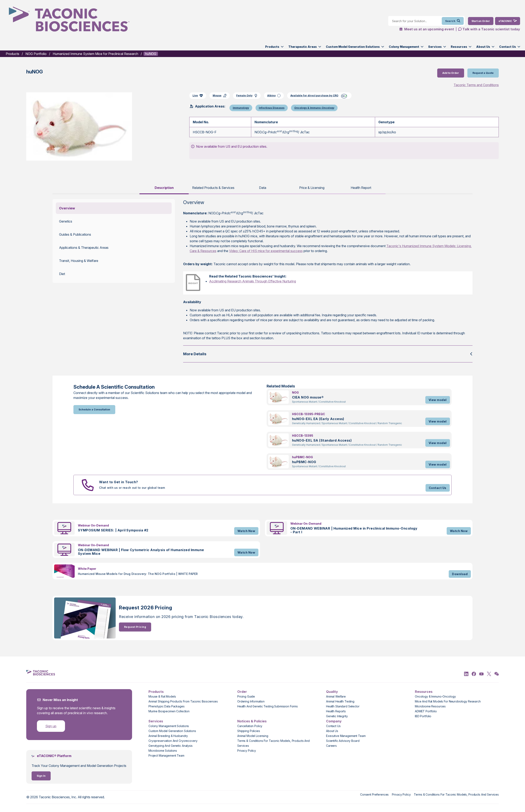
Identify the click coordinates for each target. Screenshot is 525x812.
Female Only (244, 95)
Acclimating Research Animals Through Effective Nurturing (252, 281)
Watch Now (246, 531)
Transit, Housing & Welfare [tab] (78, 261)
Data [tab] (262, 188)
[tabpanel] (262, 280)
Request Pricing (135, 626)
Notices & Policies (252, 721)
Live (195, 95)
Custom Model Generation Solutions (353, 46)
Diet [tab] (62, 274)
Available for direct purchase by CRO (314, 95)
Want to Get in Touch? (118, 482)
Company (334, 721)
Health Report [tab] (361, 188)
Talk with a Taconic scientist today (491, 29)
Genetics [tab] (65, 221)
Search (450, 21)
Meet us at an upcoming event (428, 29)
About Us (483, 46)
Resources (459, 46)
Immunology (241, 107)
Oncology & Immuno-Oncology (314, 107)
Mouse (217, 95)
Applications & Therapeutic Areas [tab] (83, 248)
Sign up (50, 726)
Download (460, 574)
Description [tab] (164, 188)
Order (242, 692)
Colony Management (404, 46)
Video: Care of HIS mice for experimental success (266, 251)
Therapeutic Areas (302, 46)
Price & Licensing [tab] (311, 188)
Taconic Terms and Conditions (476, 85)
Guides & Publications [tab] (75, 234)
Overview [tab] (67, 208)
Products (272, 46)
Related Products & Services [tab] (213, 188)
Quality (332, 692)
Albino (271, 95)
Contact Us (507, 46)
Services (435, 46)
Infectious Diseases (271, 107)
